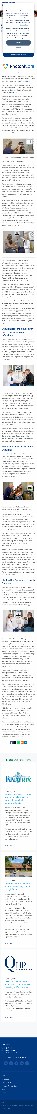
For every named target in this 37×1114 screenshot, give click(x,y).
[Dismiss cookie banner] (30, 7)
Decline (18, 47)
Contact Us (5, 1079)
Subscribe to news (19, 54)
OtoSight (5, 101)
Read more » (9, 845)
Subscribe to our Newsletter (17, 1057)
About (4, 1075)
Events (4, 1093)
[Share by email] (22, 742)
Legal (8, 1108)
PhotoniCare (25, 81)
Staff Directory (6, 1082)
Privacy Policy (24, 25)
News (3, 1089)
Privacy (4, 1108)
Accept (18, 42)
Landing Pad (12, 92)
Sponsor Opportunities (9, 1086)
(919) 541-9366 (9, 1048)
